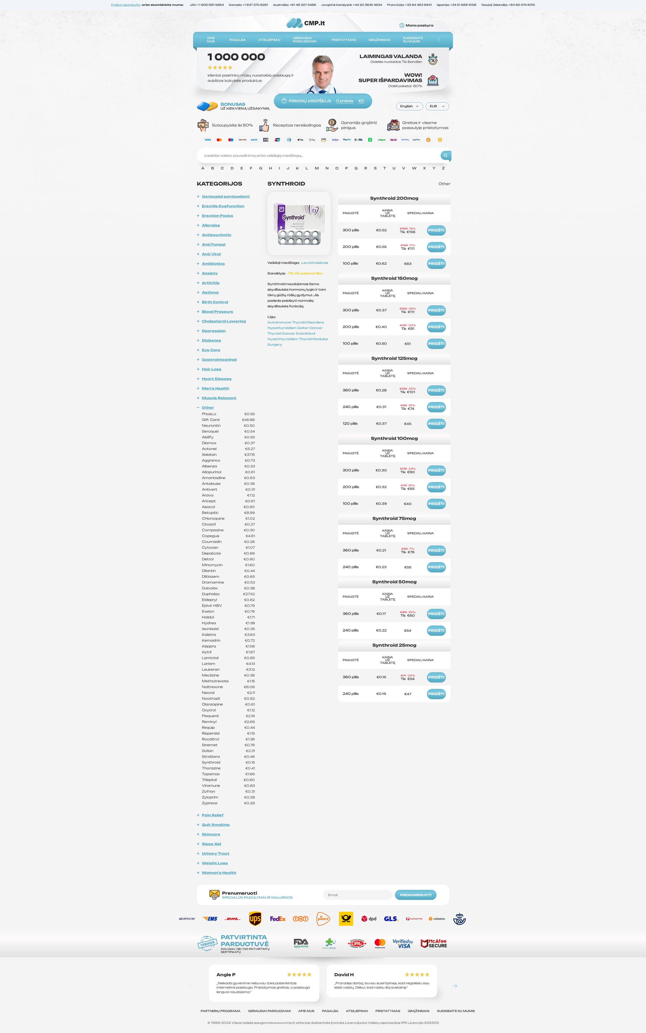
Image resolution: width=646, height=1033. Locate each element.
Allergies (211, 225)
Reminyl (209, 721)
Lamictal (210, 658)
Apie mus (211, 39)
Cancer (316, 328)
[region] (323, 169)
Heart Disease (217, 379)
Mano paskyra (420, 25)
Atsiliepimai (269, 39)
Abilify (207, 437)
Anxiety (210, 273)
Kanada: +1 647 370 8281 (248, 5)
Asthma (210, 292)
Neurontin (211, 425)
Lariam (208, 663)
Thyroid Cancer (281, 333)
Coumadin (212, 541)
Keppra (209, 646)
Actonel (209, 448)
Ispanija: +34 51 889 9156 (456, 5)
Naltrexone (212, 687)
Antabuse (211, 483)
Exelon (208, 611)
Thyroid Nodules (313, 339)
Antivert (209, 489)
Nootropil (211, 698)
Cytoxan (210, 547)
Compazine (213, 530)
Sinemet (210, 745)
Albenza (209, 466)
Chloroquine (213, 518)
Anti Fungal (213, 244)
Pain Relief (213, 815)
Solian (207, 750)
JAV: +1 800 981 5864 (207, 5)
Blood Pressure (217, 312)
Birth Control (215, 302)
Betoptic (210, 512)
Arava (207, 495)
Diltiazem (210, 576)
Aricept (209, 501)
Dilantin (209, 570)
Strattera (211, 756)
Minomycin (212, 565)
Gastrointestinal (219, 360)
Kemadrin (211, 640)
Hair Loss (211, 369)
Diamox (209, 443)
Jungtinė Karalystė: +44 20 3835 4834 (351, 5)
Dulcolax (210, 588)
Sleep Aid (211, 844)
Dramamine (213, 582)
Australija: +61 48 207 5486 (294, 5)
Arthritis (211, 283)
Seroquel (210, 431)
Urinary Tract (215, 853)
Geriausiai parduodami (304, 39)
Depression (214, 331)
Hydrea (209, 623)
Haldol (208, 617)
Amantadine (213, 478)
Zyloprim (210, 797)
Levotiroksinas (314, 263)
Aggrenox (211, 460)
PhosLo (209, 414)
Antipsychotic (216, 235)
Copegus (210, 536)
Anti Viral (211, 254)
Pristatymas (343, 39)
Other (208, 408)
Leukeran (211, 669)
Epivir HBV (212, 605)
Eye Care (211, 350)
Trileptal (209, 780)
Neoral (208, 692)
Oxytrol (209, 710)
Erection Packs (217, 216)
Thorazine (211, 768)
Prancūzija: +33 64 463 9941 (409, 5)
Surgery (274, 344)
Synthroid (211, 762)
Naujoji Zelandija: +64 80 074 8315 (508, 5)
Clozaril (209, 524)
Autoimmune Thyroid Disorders (295, 322)
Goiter (303, 328)
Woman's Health (219, 873)
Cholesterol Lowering (224, 321)
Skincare (211, 834)
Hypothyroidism (282, 328)
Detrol (207, 559)
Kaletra (209, 634)
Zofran (208, 791)
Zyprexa (209, 803)
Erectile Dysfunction (223, 206)
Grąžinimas (379, 39)
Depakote (211, 553)
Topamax (211, 774)
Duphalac (211, 594)
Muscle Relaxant (219, 398)
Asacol (208, 507)
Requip (208, 727)
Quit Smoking (216, 825)
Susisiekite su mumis (413, 39)
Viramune (211, 785)
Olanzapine (212, 704)
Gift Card (211, 419)
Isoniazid (210, 629)
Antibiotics (213, 264)
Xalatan (209, 454)
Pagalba (237, 39)
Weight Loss (215, 863)
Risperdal (211, 733)
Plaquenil (210, 716)
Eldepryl (209, 599)
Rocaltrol (210, 739)
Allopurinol (211, 472)
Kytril (206, 652)
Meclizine (210, 675)
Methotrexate (215, 681)
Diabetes (211, 340)
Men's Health (215, 388)
